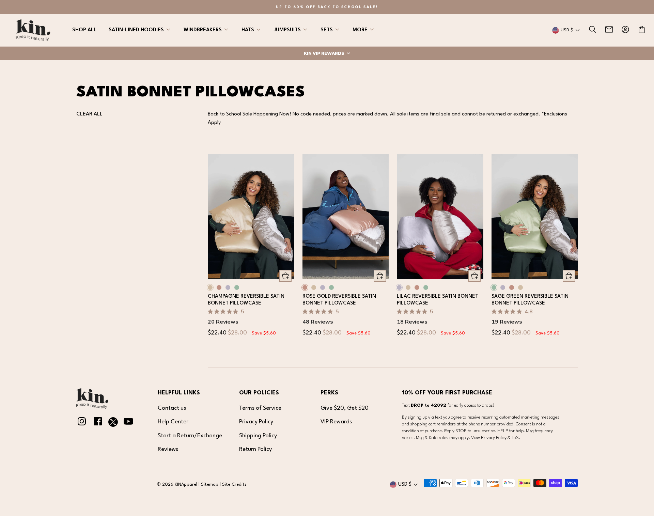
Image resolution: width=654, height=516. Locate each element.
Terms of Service (260, 408)
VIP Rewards (336, 422)
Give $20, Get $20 (345, 408)
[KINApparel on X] (113, 423)
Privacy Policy (256, 422)
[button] (327, 53)
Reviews (168, 449)
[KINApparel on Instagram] (81, 423)
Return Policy (255, 449)
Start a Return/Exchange (190, 436)
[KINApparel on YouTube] (128, 423)
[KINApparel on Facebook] (97, 423)
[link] (251, 216)
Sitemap (209, 484)
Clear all (89, 114)
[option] (327, 7)
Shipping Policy (258, 436)
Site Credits (234, 484)
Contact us (172, 408)
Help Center (173, 422)
